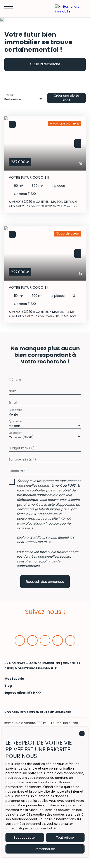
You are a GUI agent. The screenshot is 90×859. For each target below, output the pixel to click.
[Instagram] (57, 640)
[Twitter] (45, 640)
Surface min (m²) (22, 459)
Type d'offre (15, 410)
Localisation (15, 432)
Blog (8, 685)
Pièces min (17, 471)
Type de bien (16, 421)
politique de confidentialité (38, 563)
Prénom (15, 380)
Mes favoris (14, 678)
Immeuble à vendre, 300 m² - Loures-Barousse (41, 723)
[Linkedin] (32, 640)
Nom (12, 391)
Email (13, 402)
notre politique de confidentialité (30, 828)
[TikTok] (70, 640)
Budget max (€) (22, 448)
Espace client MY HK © (22, 692)
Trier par (9, 94)
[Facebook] (20, 640)
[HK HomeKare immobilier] (70, 9)
